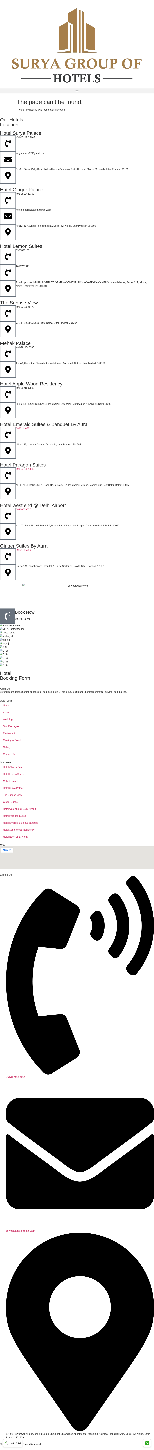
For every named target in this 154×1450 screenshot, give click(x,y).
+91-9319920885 (25, 469)
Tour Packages (11, 726)
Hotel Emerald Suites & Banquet (20, 823)
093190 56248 (23, 619)
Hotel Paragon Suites (14, 816)
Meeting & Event (12, 740)
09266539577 (23, 509)
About (6, 712)
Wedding (8, 719)
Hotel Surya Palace (13, 788)
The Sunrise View (12, 795)
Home (6, 705)
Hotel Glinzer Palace (14, 767)
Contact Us (9, 754)
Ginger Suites (10, 802)
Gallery (7, 747)
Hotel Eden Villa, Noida (15, 836)
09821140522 (23, 428)
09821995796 (23, 550)
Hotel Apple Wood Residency (18, 830)
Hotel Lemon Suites (13, 774)
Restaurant (9, 733)
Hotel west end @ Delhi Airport (19, 809)
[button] (77, 90)
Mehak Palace (10, 781)
